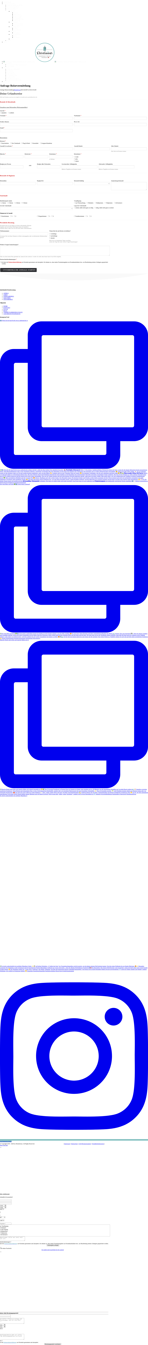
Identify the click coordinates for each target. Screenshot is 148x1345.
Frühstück (90, 203)
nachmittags (53, 236)
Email (2, 128)
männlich (3, 113)
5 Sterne (24, 203)
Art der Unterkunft (5, 205)
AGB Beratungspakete (85, 1144)
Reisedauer (53, 154)
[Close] (0, 1147)
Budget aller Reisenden (43, 164)
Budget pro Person (5, 164)
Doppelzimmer (42, 216)
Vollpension (109, 203)
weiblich (11, 113)
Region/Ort (40, 181)
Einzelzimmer (5, 216)
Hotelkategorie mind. (6, 201)
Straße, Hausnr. (4, 122)
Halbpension (99, 203)
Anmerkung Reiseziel (117, 181)
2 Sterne (3, 203)
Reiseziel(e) (3, 181)
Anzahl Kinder (78, 146)
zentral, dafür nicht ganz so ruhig (84, 207)
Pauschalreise (5, 143)
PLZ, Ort (76, 122)
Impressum (67, 1144)
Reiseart (3, 141)
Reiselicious (17, 90)
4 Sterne (17, 203)
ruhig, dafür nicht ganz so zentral (104, 207)
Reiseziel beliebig (79, 181)
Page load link (4, 1145)
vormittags (53, 234)
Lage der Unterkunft (80, 205)
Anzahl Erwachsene (6, 146)
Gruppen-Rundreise (46, 143)
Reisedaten (77, 154)
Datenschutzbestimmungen (8, 259)
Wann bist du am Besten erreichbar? (60, 231)
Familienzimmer (79, 216)
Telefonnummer (4, 231)
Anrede (2, 111)
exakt (76, 157)
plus (76, 159)
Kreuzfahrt (35, 143)
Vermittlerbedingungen (98, 1144)
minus (77, 161)
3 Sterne (10, 203)
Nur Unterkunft (15, 143)
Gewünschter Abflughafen (69, 164)
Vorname (3, 115)
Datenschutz (74, 1144)
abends (52, 238)
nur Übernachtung (80, 203)
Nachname (77, 115)
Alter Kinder (114, 146)
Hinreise (3, 154)
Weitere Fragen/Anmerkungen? (9, 244)
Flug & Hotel (26, 143)
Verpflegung (77, 201)
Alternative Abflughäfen (106, 164)
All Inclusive (118, 203)
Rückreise (28, 154)
